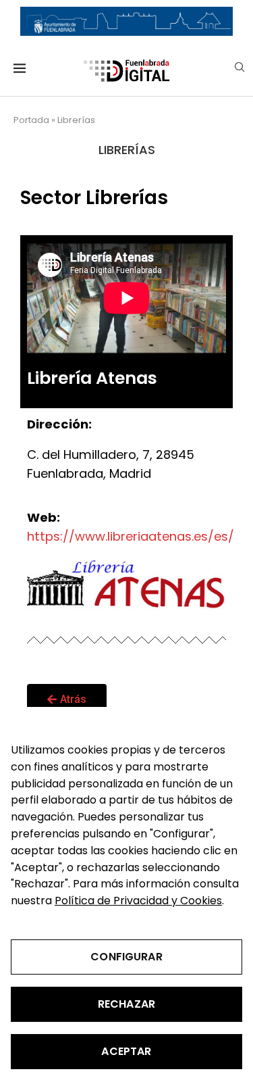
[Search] (239, 69)
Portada (31, 120)
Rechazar (126, 1004)
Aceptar (126, 1051)
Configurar (126, 956)
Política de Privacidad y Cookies (138, 900)
